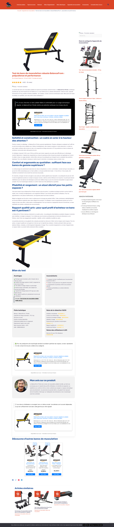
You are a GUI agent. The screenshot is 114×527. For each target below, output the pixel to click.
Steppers (68, 504)
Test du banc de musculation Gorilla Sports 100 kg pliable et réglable (23, 511)
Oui (84, 524)
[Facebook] (12, 480)
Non (88, 524)
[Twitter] (15, 480)
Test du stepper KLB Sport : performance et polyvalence (61, 502)
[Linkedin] (21, 480)
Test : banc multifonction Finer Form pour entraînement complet (43, 508)
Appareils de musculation (20, 513)
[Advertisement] (57, 22)
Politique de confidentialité (96, 524)
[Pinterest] (18, 480)
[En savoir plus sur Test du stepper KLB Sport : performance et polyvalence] (63, 495)
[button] (108, 5)
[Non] (112, 525)
